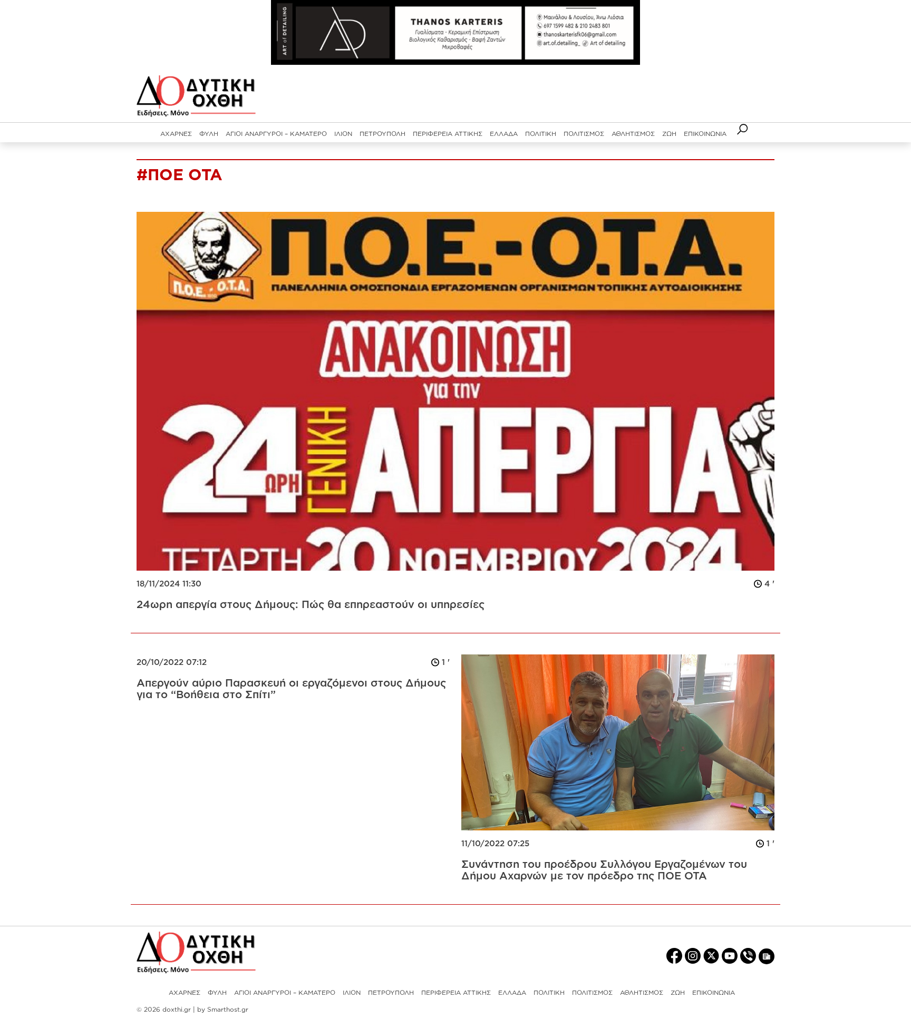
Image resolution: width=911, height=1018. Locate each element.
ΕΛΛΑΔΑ (504, 133)
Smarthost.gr (227, 1009)
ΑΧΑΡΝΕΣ (176, 133)
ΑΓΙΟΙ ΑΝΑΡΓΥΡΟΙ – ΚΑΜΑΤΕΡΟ (276, 133)
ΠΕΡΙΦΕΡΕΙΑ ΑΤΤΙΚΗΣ (447, 133)
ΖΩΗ (669, 133)
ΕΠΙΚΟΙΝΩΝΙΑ (705, 133)
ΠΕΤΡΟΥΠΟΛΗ (382, 133)
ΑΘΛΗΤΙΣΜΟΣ (633, 133)
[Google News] (766, 955)
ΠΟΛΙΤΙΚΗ (540, 133)
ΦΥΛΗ (208, 133)
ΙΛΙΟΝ (343, 133)
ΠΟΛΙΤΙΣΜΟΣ (584, 133)
